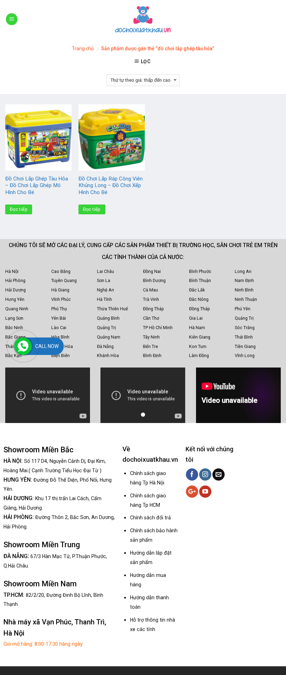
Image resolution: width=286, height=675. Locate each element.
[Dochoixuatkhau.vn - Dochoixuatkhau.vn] (143, 19)
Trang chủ (83, 48)
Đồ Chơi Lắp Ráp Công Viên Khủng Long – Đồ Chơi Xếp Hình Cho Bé (110, 185)
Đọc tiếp (19, 209)
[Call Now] (23, 346)
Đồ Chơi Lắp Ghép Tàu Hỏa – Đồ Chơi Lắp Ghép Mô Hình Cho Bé (36, 185)
